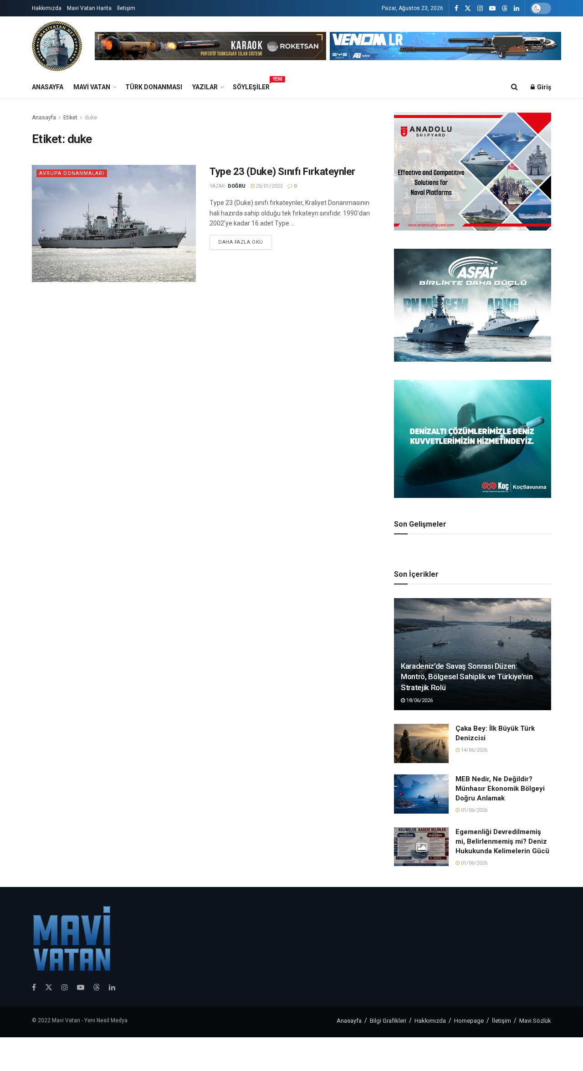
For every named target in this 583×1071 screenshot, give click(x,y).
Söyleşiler (251, 86)
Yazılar (205, 87)
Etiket (70, 117)
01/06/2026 (473, 810)
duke (91, 117)
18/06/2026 (419, 700)
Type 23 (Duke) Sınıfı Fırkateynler (282, 171)
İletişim (126, 8)
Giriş (543, 87)
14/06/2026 (473, 750)
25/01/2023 (268, 186)
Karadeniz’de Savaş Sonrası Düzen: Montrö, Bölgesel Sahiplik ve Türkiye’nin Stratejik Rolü (466, 676)
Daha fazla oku (240, 242)
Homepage (469, 1020)
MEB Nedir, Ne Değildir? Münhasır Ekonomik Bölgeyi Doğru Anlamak (500, 788)
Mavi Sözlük (535, 1020)
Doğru (236, 186)
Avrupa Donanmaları (71, 173)
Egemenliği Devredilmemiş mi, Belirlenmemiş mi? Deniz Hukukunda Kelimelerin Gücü (502, 841)
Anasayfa (47, 87)
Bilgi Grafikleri (388, 1020)
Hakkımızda (46, 8)
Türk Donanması (153, 87)
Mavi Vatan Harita (89, 8)
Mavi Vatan (91, 87)
